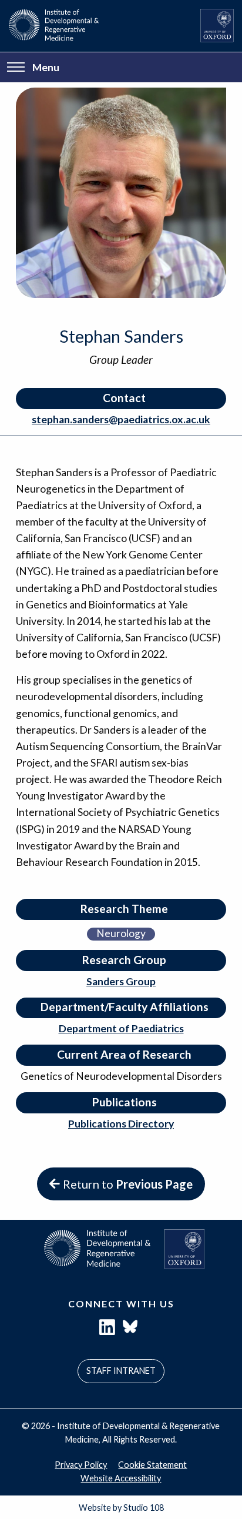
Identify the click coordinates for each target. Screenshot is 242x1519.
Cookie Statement (152, 1465)
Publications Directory (121, 1123)
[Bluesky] (130, 1330)
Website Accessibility (120, 1478)
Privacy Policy (81, 1465)
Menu (45, 67)
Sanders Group (121, 981)
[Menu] (16, 67)
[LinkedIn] (107, 1330)
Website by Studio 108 (121, 1508)
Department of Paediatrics (121, 1028)
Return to (128, 1184)
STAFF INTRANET (121, 1371)
